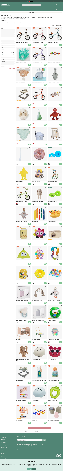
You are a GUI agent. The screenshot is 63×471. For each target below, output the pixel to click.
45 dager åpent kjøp (22, 1)
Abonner (44, 440)
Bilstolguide (3, 439)
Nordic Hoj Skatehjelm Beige (36, 359)
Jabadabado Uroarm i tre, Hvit (20, 162)
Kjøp (29, 144)
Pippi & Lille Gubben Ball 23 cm (52, 320)
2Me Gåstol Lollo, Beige (19, 102)
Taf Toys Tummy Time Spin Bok (36, 181)
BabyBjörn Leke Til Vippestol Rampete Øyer (54, 62)
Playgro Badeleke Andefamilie (52, 221)
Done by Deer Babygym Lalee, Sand (37, 300)
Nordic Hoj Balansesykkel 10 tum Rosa (37, 42)
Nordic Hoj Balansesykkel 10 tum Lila (37, 62)
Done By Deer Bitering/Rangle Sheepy (21, 320)
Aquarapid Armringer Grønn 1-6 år (52, 201)
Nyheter (60, 9)
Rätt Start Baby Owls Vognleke (52, 102)
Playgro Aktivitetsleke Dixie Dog (36, 261)
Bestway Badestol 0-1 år (35, 281)
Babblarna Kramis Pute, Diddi (36, 241)
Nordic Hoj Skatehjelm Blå (35, 400)
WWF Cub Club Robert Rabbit (20, 122)
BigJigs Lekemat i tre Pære (35, 122)
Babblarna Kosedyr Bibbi (19, 181)
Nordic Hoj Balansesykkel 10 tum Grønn (21, 201)
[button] (56, 1)
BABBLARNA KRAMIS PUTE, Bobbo (52, 359)
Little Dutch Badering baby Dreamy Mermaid (38, 162)
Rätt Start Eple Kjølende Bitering (52, 400)
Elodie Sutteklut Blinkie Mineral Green (53, 82)
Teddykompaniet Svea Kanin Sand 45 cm (37, 201)
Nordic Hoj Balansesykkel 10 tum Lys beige (22, 42)
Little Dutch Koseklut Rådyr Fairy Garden (22, 221)
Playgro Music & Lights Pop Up (52, 281)
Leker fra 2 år (17, 22)
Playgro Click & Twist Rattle (52, 261)
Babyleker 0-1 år (4, 22)
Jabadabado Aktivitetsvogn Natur (52, 142)
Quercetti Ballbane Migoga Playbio (52, 181)
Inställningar (29, 469)
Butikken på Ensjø (4, 447)
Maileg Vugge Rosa (18, 339)
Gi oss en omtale (3, 442)
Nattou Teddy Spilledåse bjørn (20, 82)
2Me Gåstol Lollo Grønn (19, 380)
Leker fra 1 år (11, 22)
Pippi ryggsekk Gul (18, 281)
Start (30, 12)
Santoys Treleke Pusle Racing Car (21, 400)
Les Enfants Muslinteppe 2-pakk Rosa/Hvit (22, 300)
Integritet (2, 450)
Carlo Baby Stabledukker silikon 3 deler (53, 420)
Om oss (2, 455)
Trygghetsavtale (5, 1)
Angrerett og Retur (4, 444)
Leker (33, 12)
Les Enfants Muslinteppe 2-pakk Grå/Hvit (38, 320)
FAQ (2, 448)
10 (35, 431)
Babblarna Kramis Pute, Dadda (20, 261)
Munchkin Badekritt (35, 221)
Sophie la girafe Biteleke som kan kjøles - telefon (39, 380)
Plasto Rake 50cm (34, 420)
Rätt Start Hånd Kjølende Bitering (21, 62)
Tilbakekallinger (3, 458)
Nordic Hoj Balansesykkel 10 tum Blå (53, 42)
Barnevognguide (3, 445)
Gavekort (55, 9)
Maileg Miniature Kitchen (51, 241)
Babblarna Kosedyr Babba (51, 122)
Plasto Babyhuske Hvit (35, 142)
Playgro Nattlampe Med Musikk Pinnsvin (53, 339)
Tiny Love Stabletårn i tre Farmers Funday (54, 380)
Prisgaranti (3, 456)
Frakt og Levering (4, 441)
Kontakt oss (3, 453)
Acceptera (34, 469)
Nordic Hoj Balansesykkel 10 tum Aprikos (38, 102)
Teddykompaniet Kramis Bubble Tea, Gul (21, 241)
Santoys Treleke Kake (19, 420)
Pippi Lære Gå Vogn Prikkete (36, 339)
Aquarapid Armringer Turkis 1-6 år (52, 162)
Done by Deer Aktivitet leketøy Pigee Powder (54, 300)
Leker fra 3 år (24, 22)
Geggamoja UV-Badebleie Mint (20, 142)
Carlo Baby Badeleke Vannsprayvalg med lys (38, 82)
